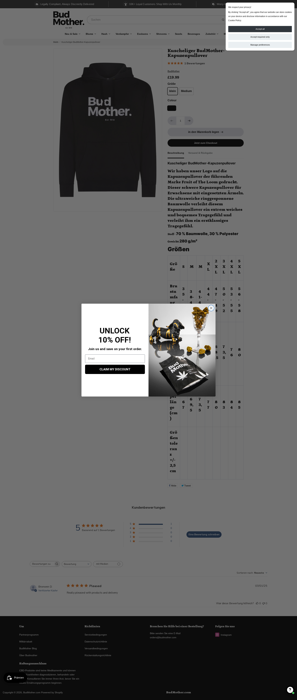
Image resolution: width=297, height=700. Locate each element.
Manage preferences (260, 45)
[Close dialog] (211, 308)
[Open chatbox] (290, 690)
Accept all (260, 29)
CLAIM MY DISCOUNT (115, 369)
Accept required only (260, 37)
